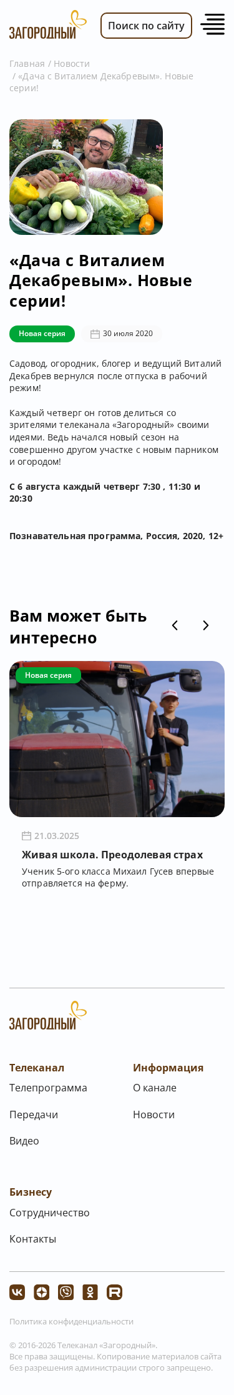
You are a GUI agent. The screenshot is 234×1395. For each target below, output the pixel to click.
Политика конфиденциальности (71, 1321)
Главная (27, 63)
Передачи (33, 1114)
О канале (155, 1088)
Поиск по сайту (146, 25)
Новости (72, 63)
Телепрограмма (48, 1088)
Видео (24, 1141)
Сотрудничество (49, 1212)
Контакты (32, 1239)
